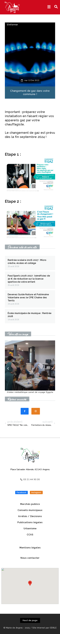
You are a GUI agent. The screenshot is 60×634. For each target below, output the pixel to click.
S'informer (12, 24)
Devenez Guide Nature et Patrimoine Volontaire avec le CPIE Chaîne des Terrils (28, 297)
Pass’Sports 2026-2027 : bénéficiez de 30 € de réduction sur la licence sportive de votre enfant (29, 278)
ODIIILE (53, 628)
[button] (8, 368)
